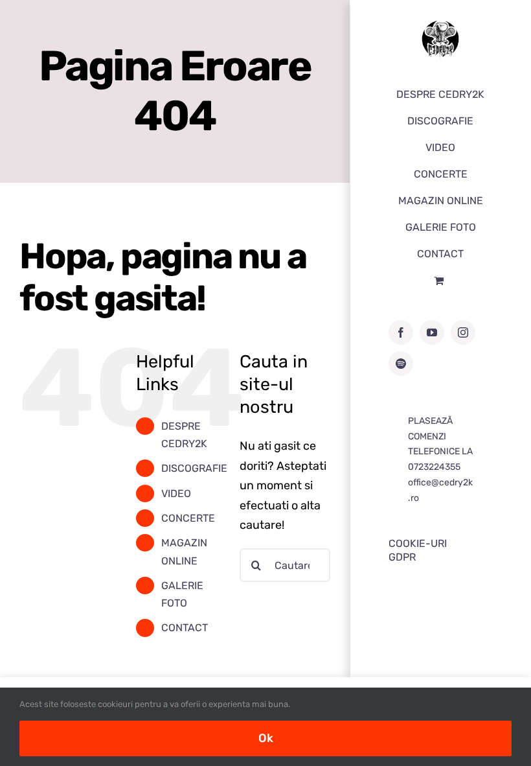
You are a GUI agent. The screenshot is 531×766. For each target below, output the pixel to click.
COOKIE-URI (418, 543)
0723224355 (434, 466)
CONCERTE (188, 518)
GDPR (402, 557)
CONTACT (184, 627)
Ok (265, 738)
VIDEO (176, 493)
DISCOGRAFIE (194, 468)
